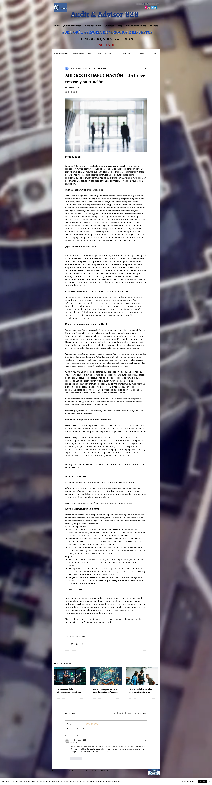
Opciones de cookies (187, 781)
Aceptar (202, 781)
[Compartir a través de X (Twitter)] (72, 644)
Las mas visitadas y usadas (82, 53)
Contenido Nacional (122, 53)
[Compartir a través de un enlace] (82, 644)
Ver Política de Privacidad (112, 781)
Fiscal (99, 53)
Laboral (108, 53)
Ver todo (155, 663)
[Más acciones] (145, 68)
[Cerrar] (209, 781)
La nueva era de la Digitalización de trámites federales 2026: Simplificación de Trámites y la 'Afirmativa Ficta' (70, 690)
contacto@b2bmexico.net (147, 4)
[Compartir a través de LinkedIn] (77, 644)
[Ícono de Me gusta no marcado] (71, 758)
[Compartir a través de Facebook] (66, 644)
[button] (155, 53)
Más (135, 53)
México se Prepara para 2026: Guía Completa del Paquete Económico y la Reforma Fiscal (105, 690)
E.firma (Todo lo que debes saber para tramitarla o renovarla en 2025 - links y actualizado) (140, 690)
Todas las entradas (61, 53)
